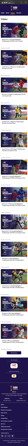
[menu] (25, 2)
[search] (21, 2)
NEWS (7, 13)
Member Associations (6, 410)
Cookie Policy (13, 440)
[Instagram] (9, 436)
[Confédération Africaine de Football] (8, 2)
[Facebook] (2, 436)
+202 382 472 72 (7, 400)
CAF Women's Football (6, 421)
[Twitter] (5, 436)
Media (2, 404)
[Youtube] (12, 436)
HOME (2, 13)
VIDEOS (13, 13)
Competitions (4, 418)
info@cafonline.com (21, 400)
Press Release (4, 407)
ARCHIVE (18, 13)
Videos (2, 415)
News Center (4, 412)
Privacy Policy (6, 440)
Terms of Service (21, 440)
